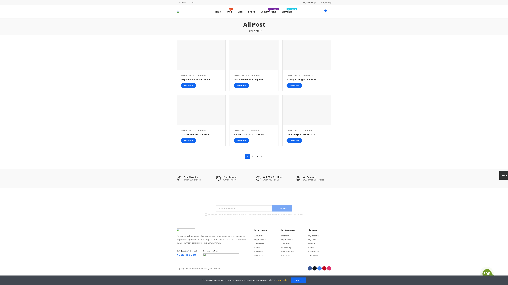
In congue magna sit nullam (301, 79)
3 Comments (254, 75)
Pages (504, 175)
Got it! (298, 280)
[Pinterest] (324, 268)
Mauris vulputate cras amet (301, 134)
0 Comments (201, 75)
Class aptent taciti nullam (195, 134)
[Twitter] (314, 268)
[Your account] (330, 12)
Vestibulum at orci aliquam (248, 79)
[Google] (319, 268)
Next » (259, 156)
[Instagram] (329, 268)
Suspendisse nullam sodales (249, 134)
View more (188, 85)
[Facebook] (310, 268)
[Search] (319, 12)
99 (487, 274)
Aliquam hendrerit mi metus (195, 79)
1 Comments (307, 75)
